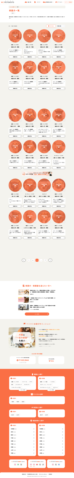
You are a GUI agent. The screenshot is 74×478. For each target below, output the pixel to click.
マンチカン (53, 381)
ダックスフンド (19, 384)
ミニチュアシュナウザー (16, 387)
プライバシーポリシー (43, 474)
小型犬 (12, 401)
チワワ (31, 381)
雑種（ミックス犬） (15, 381)
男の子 (12, 414)
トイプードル (24, 381)
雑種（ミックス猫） (44, 381)
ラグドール (55, 387)
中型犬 (18, 401)
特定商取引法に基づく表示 (32, 474)
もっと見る (23, 389)
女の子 (18, 414)
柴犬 (12, 384)
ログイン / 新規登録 (68, 2)
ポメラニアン (27, 384)
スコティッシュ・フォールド (46, 384)
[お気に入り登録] (20, 41)
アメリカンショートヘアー (45, 387)
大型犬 (23, 401)
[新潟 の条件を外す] (13, 13)
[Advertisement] (37, 99)
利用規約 (50, 474)
